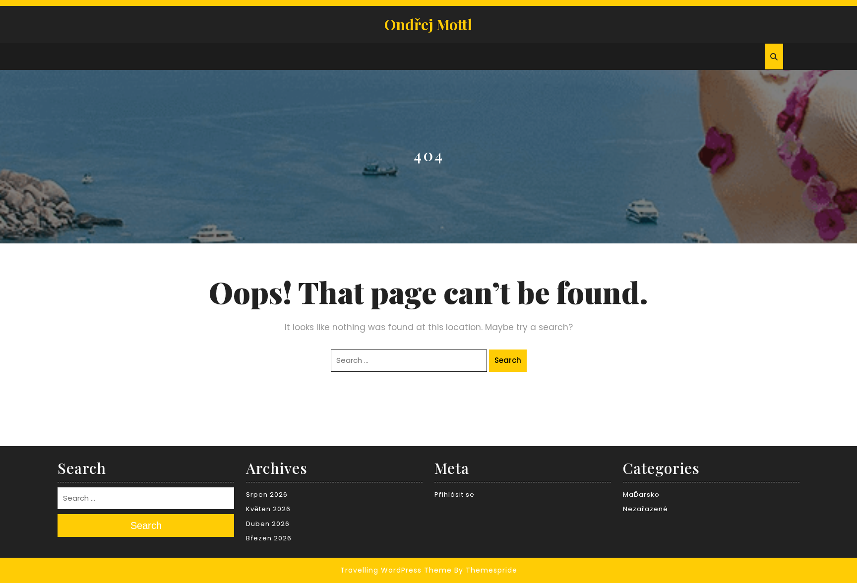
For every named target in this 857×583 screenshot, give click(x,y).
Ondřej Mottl (428, 24)
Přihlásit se (454, 494)
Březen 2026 (269, 538)
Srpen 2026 (267, 494)
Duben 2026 (268, 523)
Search (507, 360)
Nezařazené (645, 509)
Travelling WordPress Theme (396, 570)
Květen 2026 (268, 509)
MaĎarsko (641, 494)
